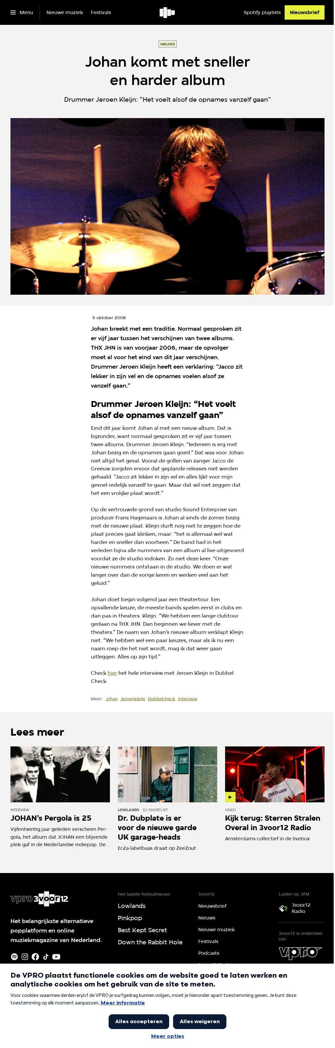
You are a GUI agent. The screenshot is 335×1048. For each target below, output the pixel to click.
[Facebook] (35, 957)
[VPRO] (300, 953)
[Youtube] (56, 957)
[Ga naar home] (167, 12)
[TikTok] (46, 957)
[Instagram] (25, 957)
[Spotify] (14, 957)
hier (112, 673)
